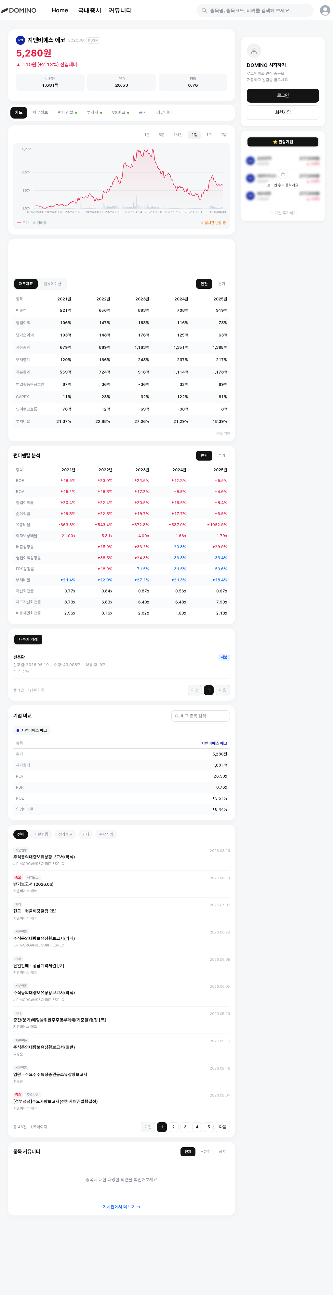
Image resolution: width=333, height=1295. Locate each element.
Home (60, 10)
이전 (194, 690)
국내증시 (89, 10)
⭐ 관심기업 (283, 141)
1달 (223, 134)
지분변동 (41, 834)
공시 (143, 112)
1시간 (178, 134)
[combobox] (258, 10)
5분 (161, 134)
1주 (209, 134)
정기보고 (65, 834)
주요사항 (106, 834)
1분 (147, 134)
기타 (85, 834)
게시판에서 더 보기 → (122, 1207)
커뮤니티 (120, 10)
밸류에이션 (52, 283)
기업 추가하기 (285, 212)
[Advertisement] (121, 258)
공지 (222, 1151)
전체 (20, 834)
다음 (222, 690)
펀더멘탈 (65, 112)
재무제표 (26, 283)
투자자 (93, 112)
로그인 (283, 95)
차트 (19, 112)
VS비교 (119, 112)
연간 (204, 283)
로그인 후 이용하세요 (283, 185)
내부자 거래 (28, 639)
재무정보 (40, 112)
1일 (194, 134)
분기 (221, 283)
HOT (205, 1151)
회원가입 (283, 112)
